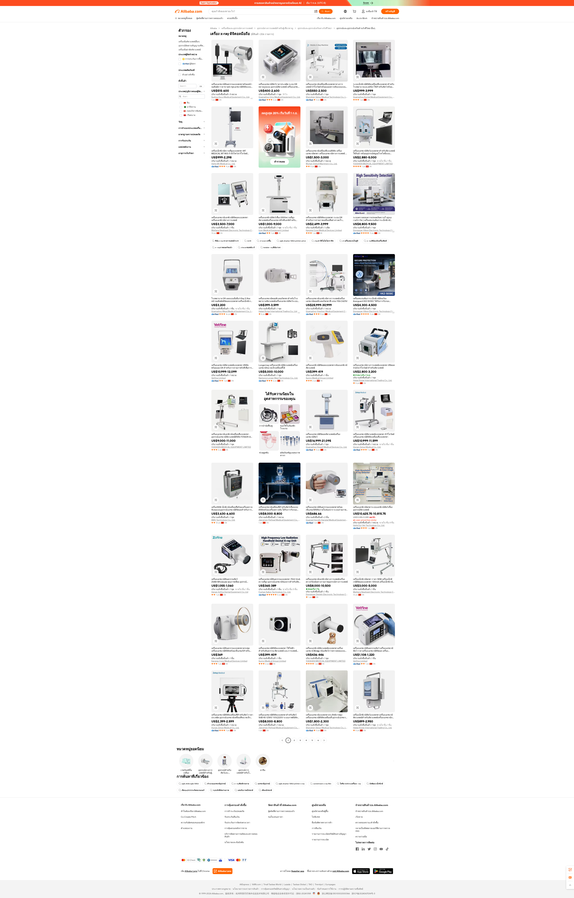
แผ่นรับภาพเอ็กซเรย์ (245, 790)
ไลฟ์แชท (316, 817)
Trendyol (319, 884)
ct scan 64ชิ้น (265, 241)
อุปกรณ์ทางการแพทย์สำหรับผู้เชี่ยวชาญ (275, 28)
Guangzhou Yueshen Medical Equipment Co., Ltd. (327, 311)
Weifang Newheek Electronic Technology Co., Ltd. (232, 230)
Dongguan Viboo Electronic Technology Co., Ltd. (374, 230)
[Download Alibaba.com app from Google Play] (383, 871)
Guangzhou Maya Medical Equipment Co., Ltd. (232, 311)
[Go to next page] (324, 740)
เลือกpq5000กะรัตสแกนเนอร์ (193, 790)
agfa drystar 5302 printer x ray (291, 784)
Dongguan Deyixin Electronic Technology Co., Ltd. (327, 594)
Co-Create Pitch (188, 817)
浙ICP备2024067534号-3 (363, 893)
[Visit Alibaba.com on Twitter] (369, 849)
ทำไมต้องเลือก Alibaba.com (193, 811)
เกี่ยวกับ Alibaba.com (190, 805)
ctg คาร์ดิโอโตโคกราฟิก (324, 241)
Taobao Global (299, 884)
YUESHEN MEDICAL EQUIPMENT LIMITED (373, 163)
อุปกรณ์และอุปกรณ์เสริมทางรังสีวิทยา (315, 28)
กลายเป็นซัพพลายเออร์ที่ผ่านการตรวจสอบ (372, 829)
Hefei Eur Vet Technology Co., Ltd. (369, 525)
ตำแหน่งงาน (186, 828)
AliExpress (244, 884)
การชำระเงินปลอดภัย (234, 811)
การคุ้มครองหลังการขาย (236, 828)
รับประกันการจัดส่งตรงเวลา (237, 822)
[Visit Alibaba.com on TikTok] (387, 849)
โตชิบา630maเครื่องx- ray (350, 784)
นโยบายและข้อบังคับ (234, 842)
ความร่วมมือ (361, 836)
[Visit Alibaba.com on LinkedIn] (363, 849)
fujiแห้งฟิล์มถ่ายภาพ (221, 790)
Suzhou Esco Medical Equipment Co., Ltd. (230, 97)
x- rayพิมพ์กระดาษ (241, 784)
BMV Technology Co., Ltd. (223, 520)
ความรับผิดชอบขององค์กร (193, 822)
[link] (570, 869)
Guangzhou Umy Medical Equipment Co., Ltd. (279, 97)
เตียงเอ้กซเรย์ (267, 790)
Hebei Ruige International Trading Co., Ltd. (278, 311)
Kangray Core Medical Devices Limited (324, 230)
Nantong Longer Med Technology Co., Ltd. (278, 378)
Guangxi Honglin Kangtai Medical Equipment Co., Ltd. (327, 520)
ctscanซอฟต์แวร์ (248, 247)
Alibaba (213, 28)
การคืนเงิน (317, 828)
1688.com (256, 884)
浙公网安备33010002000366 (336, 893)
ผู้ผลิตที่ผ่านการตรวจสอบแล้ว (281, 811)
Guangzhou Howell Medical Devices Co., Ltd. (326, 447)
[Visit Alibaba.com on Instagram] (375, 849)
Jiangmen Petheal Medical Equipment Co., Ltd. (279, 520)
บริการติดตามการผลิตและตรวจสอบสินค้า (241, 835)
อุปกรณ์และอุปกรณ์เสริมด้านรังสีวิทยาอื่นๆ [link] (355, 28)
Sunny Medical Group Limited (319, 378)
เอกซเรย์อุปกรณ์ (264, 784)
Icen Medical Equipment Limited (274, 230)
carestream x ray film (322, 784)
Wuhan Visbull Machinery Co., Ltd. (321, 163)
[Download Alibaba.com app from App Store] (361, 871)
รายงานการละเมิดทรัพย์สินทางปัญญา (329, 834)
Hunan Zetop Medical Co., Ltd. (367, 447)
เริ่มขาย (359, 817)
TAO (310, 884)
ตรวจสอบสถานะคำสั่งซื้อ (366, 822)
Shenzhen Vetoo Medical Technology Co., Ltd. (327, 97)
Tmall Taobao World (272, 884)
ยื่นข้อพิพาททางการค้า (322, 822)
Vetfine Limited (218, 378)
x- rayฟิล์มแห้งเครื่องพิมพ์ (377, 241)
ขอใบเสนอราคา (275, 817)
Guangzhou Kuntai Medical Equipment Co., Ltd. (374, 97)
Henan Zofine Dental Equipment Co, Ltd (229, 592)
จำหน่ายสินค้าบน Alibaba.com (369, 811)
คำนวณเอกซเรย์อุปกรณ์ (216, 784)
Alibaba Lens (191, 871)
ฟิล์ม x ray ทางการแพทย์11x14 (227, 241)
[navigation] (192, 384)
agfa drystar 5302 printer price (293, 241)
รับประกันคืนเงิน (232, 817)
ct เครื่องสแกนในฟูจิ (350, 241)
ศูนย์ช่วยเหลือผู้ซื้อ (320, 811)
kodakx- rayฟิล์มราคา (272, 247)
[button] (316, 11)
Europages (330, 884)
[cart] (355, 12)
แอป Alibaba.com (340, 871)
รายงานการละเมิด (320, 839)
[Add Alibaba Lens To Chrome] (222, 871)
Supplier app (297, 871)
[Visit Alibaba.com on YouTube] (381, 849)
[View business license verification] (314, 893)
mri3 (249, 241)
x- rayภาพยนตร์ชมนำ (223, 247)
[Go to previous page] (282, 740)
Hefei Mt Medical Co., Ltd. (223, 163)
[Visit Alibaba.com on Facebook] (357, 849)
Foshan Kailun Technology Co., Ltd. (275, 592)
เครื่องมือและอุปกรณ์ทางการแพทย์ (237, 28)
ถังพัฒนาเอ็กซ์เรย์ (376, 784)
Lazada (287, 884)
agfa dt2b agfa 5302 (190, 784)
